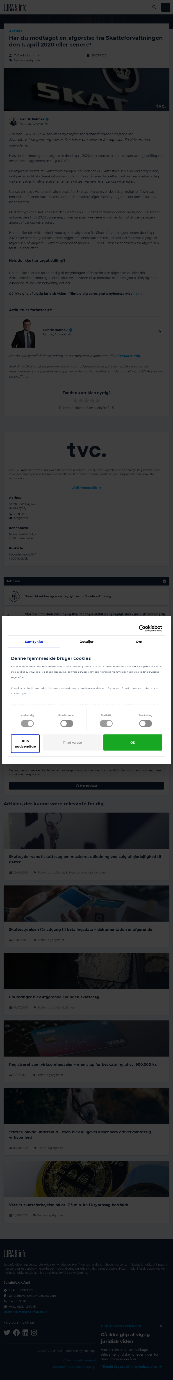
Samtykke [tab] (34, 641)
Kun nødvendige (25, 743)
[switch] (66, 723)
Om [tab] (139, 641)
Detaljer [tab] (87, 641)
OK (132, 742)
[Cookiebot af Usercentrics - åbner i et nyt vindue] (142, 628)
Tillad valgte (72, 742)
